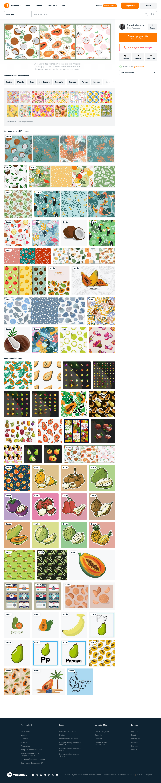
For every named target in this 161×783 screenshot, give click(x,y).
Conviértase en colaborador (101, 743)
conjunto (59, 82)
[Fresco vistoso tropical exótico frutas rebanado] (45, 478)
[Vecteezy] (6, 5)
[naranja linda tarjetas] (89, 596)
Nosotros (98, 738)
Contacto (98, 735)
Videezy (24, 738)
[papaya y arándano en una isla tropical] (48, 681)
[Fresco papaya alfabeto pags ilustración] (45, 653)
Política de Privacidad (126, 775)
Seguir (152, 28)
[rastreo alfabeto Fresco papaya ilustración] (102, 625)
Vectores (15, 5)
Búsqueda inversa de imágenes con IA (30, 754)
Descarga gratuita (138, 37)
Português (135, 738)
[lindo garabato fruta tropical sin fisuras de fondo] (102, 340)
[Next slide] (111, 82)
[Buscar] (146, 14)
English (134, 731)
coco (32, 82)
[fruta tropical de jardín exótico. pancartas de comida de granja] (76, 431)
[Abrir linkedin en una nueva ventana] (41, 775)
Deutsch (134, 742)
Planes (99, 5)
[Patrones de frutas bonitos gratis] (25, 280)
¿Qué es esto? (139, 67)
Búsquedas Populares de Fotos (70, 749)
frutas (9, 82)
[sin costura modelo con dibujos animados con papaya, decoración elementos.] (47, 375)
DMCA (62, 735)
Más (63, 5)
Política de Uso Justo (144, 775)
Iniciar (148, 5)
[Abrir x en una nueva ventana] (53, 775)
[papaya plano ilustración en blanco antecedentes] (92, 565)
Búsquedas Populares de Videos (70, 755)
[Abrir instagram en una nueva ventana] (37, 775)
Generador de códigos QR (32, 763)
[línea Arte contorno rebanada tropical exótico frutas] (80, 681)
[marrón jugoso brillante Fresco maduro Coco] (103, 431)
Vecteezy (24, 735)
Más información (127, 73)
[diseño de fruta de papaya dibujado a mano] (93, 280)
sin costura (44, 82)
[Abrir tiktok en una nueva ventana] (49, 775)
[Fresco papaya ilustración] (17, 653)
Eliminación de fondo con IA (33, 759)
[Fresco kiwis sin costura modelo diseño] (52, 565)
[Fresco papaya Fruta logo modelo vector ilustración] (17, 625)
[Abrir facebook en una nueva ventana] (33, 775)
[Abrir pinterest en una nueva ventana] (45, 775)
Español (134, 735)
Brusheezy (25, 731)
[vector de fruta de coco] (74, 233)
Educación (25, 746)
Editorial (51, 5)
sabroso (72, 82)
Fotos (27, 5)
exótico (96, 82)
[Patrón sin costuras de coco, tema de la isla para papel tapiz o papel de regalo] (18, 204)
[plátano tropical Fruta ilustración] (74, 625)
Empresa (25, 742)
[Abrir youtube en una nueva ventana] (57, 775)
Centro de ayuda (102, 731)
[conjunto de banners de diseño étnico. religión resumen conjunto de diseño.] (18, 596)
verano (85, 82)
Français (134, 746)
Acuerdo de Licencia (67, 731)
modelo (20, 82)
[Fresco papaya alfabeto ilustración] (74, 653)
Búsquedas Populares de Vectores (70, 743)
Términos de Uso (109, 775)
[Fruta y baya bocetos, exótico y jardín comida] (20, 431)
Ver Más (106, 111)
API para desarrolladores (31, 750)
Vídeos (39, 5)
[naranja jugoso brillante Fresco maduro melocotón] (53, 454)
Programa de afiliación (69, 738)
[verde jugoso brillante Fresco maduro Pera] (33, 454)
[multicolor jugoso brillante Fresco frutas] (77, 375)
